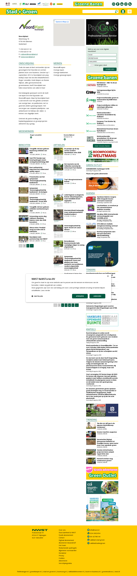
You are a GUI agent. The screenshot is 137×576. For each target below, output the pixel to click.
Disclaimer (62, 553)
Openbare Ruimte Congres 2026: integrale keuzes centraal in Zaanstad (106, 199)
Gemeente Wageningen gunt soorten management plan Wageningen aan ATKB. (101, 307)
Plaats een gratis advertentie (97, 174)
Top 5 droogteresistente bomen (73, 180)
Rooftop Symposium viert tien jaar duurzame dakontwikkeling (106, 233)
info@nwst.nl (94, 530)
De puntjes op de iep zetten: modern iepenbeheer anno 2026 (72, 150)
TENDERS (90, 269)
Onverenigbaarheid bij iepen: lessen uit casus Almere (72, 228)
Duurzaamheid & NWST (67, 532)
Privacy (61, 555)
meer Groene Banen (102, 146)
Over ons (62, 530)
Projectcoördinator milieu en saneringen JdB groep (107, 106)
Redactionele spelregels (68, 548)
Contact (61, 538)
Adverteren (63, 561)
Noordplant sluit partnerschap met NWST (38, 238)
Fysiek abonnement (66, 535)
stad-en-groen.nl (49, 571)
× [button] (108, 276)
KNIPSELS (91, 329)
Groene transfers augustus (107, 432)
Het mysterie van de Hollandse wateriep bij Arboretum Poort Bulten (73, 166)
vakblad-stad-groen (97, 540)
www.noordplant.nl (28, 57)
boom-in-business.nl (93, 571)
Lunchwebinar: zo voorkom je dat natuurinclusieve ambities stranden (107, 207)
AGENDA (90, 193)
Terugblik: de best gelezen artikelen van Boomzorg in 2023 (39, 209)
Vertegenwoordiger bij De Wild (106, 91)
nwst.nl (117, 571)
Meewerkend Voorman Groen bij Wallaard (107, 130)
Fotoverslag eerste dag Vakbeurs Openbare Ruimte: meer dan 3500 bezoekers (37, 219)
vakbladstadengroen (97, 543)
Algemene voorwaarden (67, 550)
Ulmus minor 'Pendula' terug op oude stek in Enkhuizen (37, 229)
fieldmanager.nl (22, 571)
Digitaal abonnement (66, 540)
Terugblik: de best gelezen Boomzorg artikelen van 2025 (39, 150)
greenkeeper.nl (35, 571)
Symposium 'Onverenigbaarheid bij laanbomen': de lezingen (38, 190)
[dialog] (68, 288)
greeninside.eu (107, 571)
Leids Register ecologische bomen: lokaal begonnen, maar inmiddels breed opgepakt (74, 198)
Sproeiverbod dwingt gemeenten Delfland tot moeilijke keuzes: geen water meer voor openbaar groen (107, 442)
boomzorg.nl (61, 571)
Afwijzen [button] (80, 296)
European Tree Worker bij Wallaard (106, 122)
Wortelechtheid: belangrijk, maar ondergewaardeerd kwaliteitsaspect (74, 212)
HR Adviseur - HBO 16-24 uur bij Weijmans (107, 84)
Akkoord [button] (97, 296)
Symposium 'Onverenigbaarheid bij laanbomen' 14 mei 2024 (38, 199)
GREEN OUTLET (94, 165)
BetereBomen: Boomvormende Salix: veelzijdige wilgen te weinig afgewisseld (74, 244)
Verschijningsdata (65, 563)
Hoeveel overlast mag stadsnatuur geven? (105, 460)
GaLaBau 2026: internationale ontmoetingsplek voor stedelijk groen (107, 216)
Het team (62, 545)
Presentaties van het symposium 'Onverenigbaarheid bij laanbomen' (37, 180)
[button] (37, 296)
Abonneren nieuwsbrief (67, 543)
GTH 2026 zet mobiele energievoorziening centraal (107, 225)
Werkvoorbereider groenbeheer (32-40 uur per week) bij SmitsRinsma (107, 138)
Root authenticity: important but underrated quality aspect (38, 169)
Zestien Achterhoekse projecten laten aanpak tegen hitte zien (105, 452)
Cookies (62, 558)
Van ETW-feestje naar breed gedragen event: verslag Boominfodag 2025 (39, 160)
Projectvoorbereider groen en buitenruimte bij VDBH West (107, 99)
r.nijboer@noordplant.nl (29, 54)
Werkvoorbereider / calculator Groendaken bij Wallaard (106, 115)
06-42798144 (95, 536)
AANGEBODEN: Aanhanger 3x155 (97, 169)
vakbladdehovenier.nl (76, 571)
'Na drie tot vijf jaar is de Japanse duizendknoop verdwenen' (106, 425)
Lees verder (45, 290)
